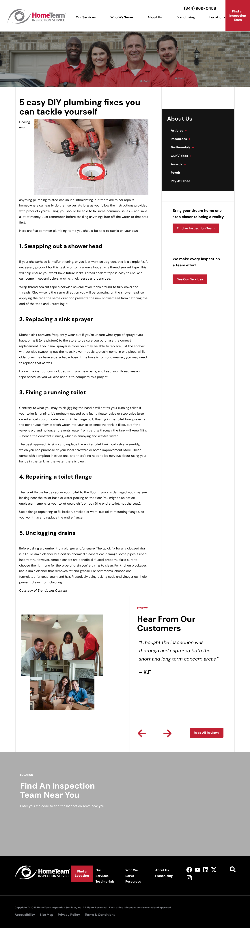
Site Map (46, 915)
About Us (155, 17)
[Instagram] (189, 878)
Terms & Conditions (100, 915)
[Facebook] (189, 870)
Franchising (185, 17)
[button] (141, 733)
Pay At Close (182, 181)
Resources (181, 139)
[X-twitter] (214, 870)
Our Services (86, 17)
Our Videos (181, 156)
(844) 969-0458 (200, 8)
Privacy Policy (69, 915)
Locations (217, 17)
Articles (179, 130)
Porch (177, 173)
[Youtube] (197, 870)
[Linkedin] (206, 870)
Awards (178, 164)
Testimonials (182, 147)
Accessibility (25, 915)
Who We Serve (121, 17)
